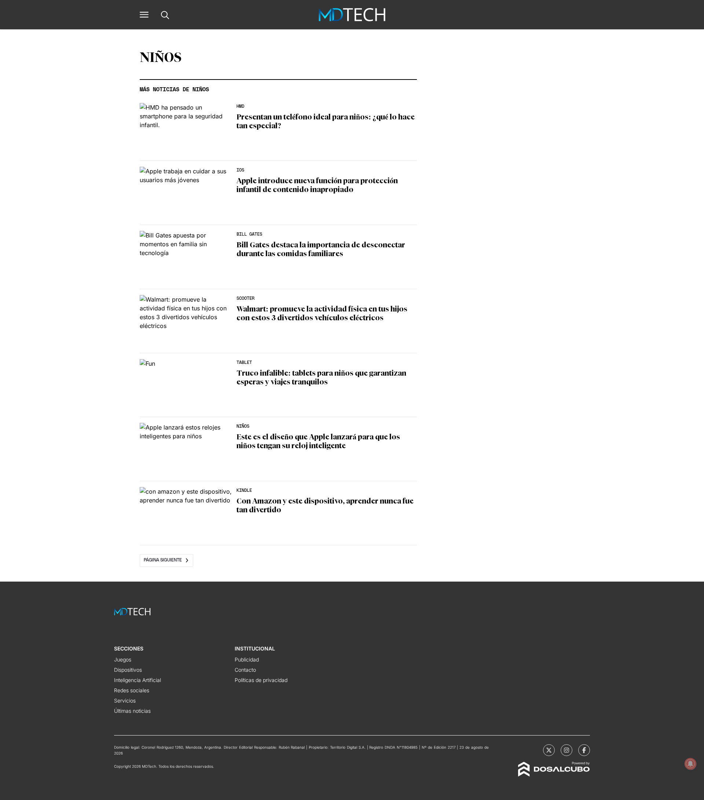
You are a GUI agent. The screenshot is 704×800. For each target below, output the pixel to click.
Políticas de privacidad (261, 680)
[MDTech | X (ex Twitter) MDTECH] (548, 750)
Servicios (125, 700)
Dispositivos (128, 670)
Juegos (122, 659)
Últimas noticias (132, 711)
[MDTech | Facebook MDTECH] (584, 750)
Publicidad (247, 659)
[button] (144, 14)
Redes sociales (131, 690)
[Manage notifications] (690, 764)
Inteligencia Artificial (137, 680)
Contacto (245, 670)
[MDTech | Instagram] (566, 750)
